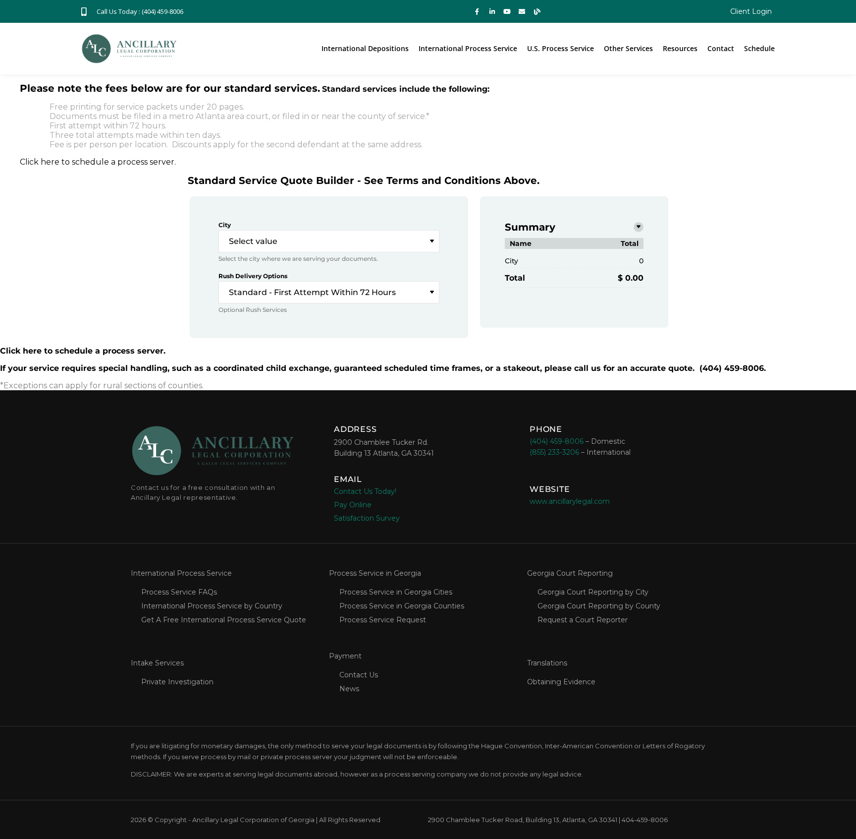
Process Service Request (382, 619)
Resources (680, 48)
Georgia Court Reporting (570, 573)
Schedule (759, 48)
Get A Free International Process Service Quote (223, 619)
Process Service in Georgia (375, 573)
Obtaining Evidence (561, 681)
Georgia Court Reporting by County (598, 605)
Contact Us (358, 674)
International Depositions (365, 48)
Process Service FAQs (179, 592)
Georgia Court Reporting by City (592, 592)
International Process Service (468, 48)
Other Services (628, 48)
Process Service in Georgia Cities (395, 592)
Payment (345, 656)
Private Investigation (177, 681)
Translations (547, 663)
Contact (720, 48)
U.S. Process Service (560, 48)
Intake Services (157, 663)
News (349, 688)
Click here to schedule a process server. (98, 162)
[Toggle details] (638, 227)
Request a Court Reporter (582, 619)
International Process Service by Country (211, 605)
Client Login (751, 11)
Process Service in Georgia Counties (401, 605)
